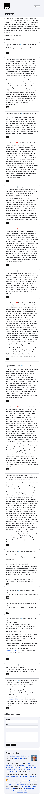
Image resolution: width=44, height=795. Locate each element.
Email (7, 724)
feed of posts (27, 780)
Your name (8, 719)
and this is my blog (19, 756)
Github (25, 792)
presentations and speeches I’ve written (18, 767)
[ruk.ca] (22, 6)
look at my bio (10, 765)
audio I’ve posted (25, 765)
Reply (8, 53)
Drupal (21, 792)
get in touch (27, 769)
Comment (8, 731)
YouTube (13, 790)
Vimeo (17, 790)
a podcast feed (20, 784)
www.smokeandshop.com (14, 699)
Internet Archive (33, 790)
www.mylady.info (11, 651)
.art (18, 792)
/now (28, 763)
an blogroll (29, 788)
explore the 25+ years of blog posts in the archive (21, 776)
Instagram (9, 790)
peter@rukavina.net (12, 771)
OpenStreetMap (26, 790)
